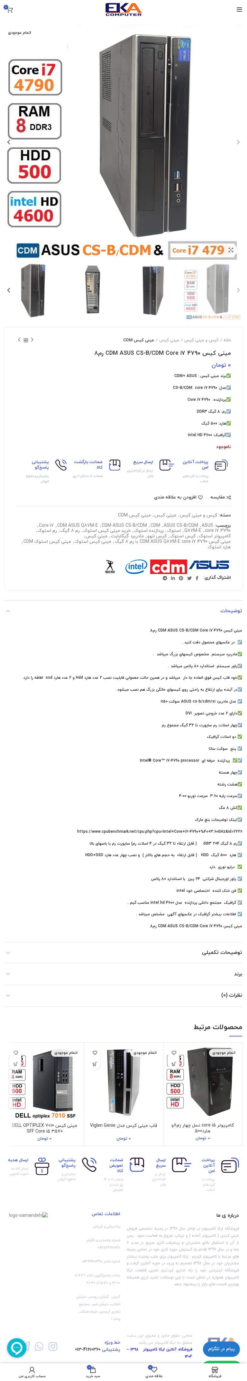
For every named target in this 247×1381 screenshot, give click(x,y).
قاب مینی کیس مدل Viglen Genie (123, 1126)
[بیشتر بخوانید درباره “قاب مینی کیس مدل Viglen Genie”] (94, 1064)
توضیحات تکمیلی (222, 952)
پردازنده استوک (149, 531)
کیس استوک (183, 536)
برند (238, 974)
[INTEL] (137, 567)
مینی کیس (169, 340)
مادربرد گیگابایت (127, 536)
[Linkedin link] (173, 578)
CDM (155, 526)
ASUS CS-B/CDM (181, 526)
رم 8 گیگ (70, 531)
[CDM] (168, 567)
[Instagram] (53, 1346)
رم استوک (47, 531)
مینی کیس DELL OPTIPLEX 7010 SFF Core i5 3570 (44, 1128)
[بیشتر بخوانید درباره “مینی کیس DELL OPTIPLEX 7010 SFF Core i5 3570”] (15, 1064)
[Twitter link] (189, 578)
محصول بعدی (19, 340)
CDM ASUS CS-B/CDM (124, 526)
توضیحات (231, 610)
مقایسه (217, 497)
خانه (227, 340)
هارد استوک (219, 547)
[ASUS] (209, 567)
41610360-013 (88, 1350)
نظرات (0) (231, 995)
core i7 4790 (218, 531)
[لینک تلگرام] (165, 578)
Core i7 (46, 526)
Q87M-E (192, 531)
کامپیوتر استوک (215, 536)
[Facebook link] (197, 578)
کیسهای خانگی (168, 689)
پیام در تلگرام (221, 1349)
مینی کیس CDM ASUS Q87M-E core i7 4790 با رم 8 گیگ (173, 542)
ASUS (207, 526)
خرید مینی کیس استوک (107, 531)
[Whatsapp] (39, 1346)
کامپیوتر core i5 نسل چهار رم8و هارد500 (202, 1128)
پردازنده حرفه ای (216, 760)
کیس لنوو (157, 536)
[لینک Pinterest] (181, 578)
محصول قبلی (32, 340)
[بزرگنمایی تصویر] (230, 250)
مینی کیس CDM (138, 340)
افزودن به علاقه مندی (175, 497)
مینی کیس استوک (93, 542)
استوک (174, 531)
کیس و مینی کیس (201, 340)
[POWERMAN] (110, 567)
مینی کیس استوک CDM (47, 542)
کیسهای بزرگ (181, 654)
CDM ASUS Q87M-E (77, 526)
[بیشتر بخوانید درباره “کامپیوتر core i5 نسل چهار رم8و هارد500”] (173, 1064)
